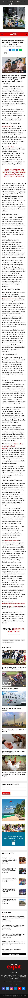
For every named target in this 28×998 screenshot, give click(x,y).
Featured (16, 40)
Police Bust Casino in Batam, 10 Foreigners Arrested (9, 879)
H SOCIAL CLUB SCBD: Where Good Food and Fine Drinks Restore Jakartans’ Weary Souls (14, 942)
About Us (9, 1)
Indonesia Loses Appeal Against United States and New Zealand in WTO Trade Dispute (14, 774)
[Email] (23, 988)
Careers (23, 1)
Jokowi (23, 640)
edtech (11, 640)
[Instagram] (11, 988)
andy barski (5, 640)
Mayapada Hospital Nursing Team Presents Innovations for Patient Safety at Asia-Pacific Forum (13, 927)
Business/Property (6, 40)
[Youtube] (19, 988)
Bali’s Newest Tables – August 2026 (11, 949)
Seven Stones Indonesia (9, 46)
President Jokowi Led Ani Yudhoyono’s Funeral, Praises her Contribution (14, 668)
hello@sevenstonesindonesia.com (13, 603)
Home (4, 1)
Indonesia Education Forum (10, 299)
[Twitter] (7, 988)
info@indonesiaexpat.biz (17, 981)
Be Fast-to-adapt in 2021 (16, 630)
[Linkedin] (15, 988)
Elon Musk (11, 147)
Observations (21, 40)
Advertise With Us (16, 1)
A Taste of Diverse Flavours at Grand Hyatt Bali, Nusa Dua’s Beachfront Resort (13, 935)
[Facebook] (3, 988)
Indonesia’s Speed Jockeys (10, 688)
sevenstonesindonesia (8, 642)
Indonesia (17, 640)
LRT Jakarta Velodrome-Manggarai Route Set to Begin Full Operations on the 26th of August (13, 918)
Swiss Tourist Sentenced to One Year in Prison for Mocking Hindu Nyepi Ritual (9, 869)
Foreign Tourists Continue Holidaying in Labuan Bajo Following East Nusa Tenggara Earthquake (9, 859)
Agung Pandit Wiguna (15, 607)
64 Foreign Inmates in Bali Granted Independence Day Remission (8, 890)
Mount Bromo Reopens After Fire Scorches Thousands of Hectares (9, 901)
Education (12, 40)
